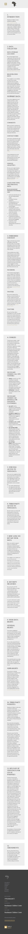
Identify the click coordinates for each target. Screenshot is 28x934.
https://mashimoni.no (11, 22)
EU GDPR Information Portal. (13, 690)
